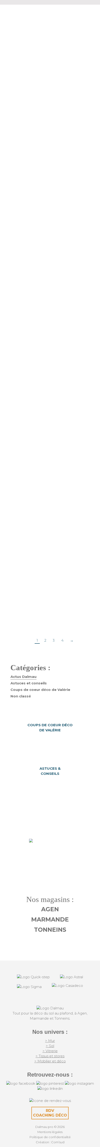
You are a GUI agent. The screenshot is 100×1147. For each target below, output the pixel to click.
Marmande (50, 919)
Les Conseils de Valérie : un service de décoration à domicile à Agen (50, 279)
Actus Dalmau (38, 119)
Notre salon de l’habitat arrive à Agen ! (50, 583)
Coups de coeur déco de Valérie (40, 689)
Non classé (20, 696)
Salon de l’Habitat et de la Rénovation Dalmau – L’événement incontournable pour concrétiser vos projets (50, 142)
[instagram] (79, 1083)
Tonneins (50, 929)
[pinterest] (50, 1083)
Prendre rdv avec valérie (50, 852)
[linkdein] (50, 1088)
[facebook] (20, 1083)
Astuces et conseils (28, 683)
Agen (50, 909)
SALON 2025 (50, 433)
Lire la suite (25, 187)
